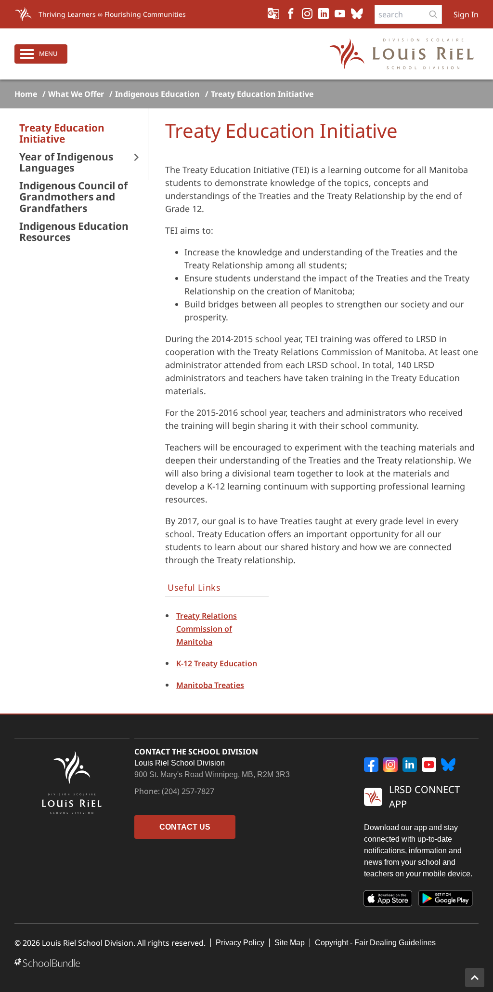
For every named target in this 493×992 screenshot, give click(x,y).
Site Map (289, 943)
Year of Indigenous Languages (66, 162)
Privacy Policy (240, 943)
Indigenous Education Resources (74, 232)
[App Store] (388, 900)
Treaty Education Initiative (262, 94)
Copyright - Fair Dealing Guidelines (375, 943)
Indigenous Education (157, 94)
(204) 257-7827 (188, 791)
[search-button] (433, 14)
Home (25, 94)
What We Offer (76, 94)
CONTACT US (184, 827)
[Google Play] (446, 900)
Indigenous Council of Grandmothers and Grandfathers (73, 196)
